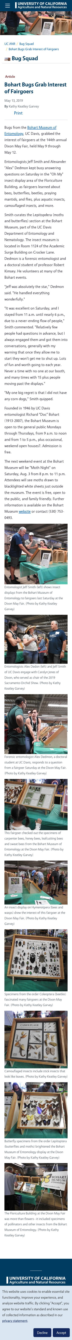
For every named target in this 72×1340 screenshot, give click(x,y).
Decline (42, 1332)
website (25, 511)
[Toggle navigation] (7, 5)
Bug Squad (26, 44)
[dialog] (36, 1312)
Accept (61, 1332)
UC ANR (9, 44)
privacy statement (14, 1320)
